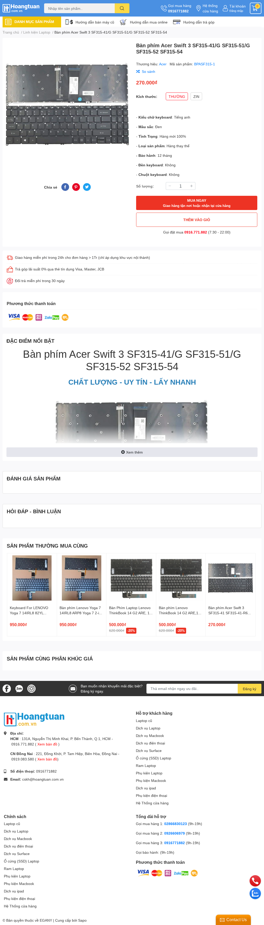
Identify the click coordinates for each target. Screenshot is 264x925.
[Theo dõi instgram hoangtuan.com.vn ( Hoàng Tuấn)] (31, 688)
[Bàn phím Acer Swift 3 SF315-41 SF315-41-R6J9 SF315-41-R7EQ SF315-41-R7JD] (230, 578)
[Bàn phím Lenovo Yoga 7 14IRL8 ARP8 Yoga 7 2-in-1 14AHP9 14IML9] (81, 578)
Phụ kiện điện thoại (151, 795)
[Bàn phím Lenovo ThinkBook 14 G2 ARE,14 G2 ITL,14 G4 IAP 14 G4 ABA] (181, 578)
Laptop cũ (144, 720)
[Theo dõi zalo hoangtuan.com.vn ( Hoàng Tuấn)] (19, 688)
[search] (122, 8)
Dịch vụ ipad (146, 788)
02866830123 (175, 823)
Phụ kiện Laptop (149, 773)
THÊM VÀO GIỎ (196, 219)
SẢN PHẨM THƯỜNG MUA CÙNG (47, 545)
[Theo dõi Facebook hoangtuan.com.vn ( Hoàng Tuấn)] (7, 688)
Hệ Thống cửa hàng (152, 803)
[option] (67, 104)
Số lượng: (145, 186)
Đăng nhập (236, 10)
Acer (163, 64)
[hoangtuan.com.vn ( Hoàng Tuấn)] (22, 8)
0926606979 (174, 833)
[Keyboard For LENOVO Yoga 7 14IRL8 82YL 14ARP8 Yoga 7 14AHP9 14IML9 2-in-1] (32, 578)
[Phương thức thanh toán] (38, 317)
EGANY (46, 920)
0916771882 (178, 11)
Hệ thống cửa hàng (210, 8)
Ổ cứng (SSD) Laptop (153, 758)
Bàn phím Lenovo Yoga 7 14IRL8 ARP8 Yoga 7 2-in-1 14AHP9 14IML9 (81, 612)
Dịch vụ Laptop (148, 728)
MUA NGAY (196, 203)
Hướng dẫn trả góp (198, 22)
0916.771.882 (195, 232)
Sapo (82, 920)
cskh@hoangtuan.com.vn (43, 779)
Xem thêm (134, 452)
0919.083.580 (22, 759)
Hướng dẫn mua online (149, 22)
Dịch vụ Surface (149, 750)
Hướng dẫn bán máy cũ (95, 22)
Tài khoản (237, 6)
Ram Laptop (146, 765)
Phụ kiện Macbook (151, 780)
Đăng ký (249, 689)
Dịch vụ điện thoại (150, 743)
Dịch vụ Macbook (150, 735)
